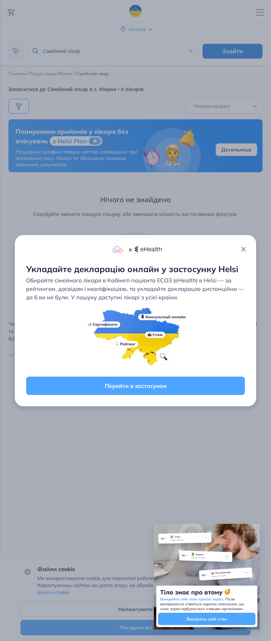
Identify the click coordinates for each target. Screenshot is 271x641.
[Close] (243, 249)
